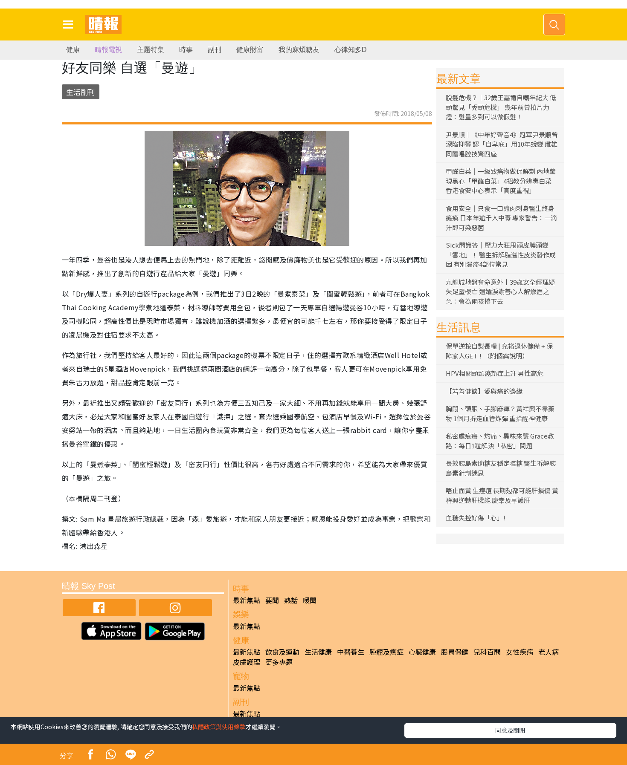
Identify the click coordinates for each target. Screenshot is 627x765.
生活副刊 (80, 92)
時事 (186, 49)
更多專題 (279, 662)
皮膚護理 (246, 662)
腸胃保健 (454, 652)
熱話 (291, 600)
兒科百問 (487, 652)
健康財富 (250, 49)
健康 (73, 49)
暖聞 (309, 600)
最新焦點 (246, 600)
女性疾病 (519, 652)
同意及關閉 (510, 730)
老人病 (548, 652)
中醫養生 (350, 652)
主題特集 (150, 49)
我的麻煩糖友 (299, 49)
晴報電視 (108, 49)
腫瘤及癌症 (386, 652)
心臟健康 (422, 652)
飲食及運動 (282, 652)
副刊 (214, 49)
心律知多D (350, 49)
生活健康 (318, 652)
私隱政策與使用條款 (219, 726)
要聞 (272, 600)
